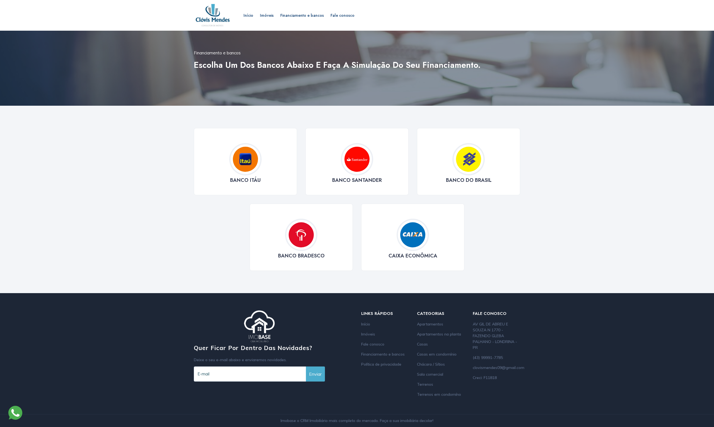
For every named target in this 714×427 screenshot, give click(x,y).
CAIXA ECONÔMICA (413, 255)
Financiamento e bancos (302, 15)
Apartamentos (430, 324)
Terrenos (425, 384)
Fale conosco (342, 15)
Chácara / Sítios (431, 364)
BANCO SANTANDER (357, 180)
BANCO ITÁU (245, 180)
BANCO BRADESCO (301, 255)
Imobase (289, 420)
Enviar (315, 374)
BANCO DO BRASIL (468, 180)
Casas (422, 344)
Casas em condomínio (437, 354)
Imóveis (267, 15)
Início (248, 15)
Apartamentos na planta (439, 334)
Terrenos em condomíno (439, 394)
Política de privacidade (381, 364)
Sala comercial (430, 374)
